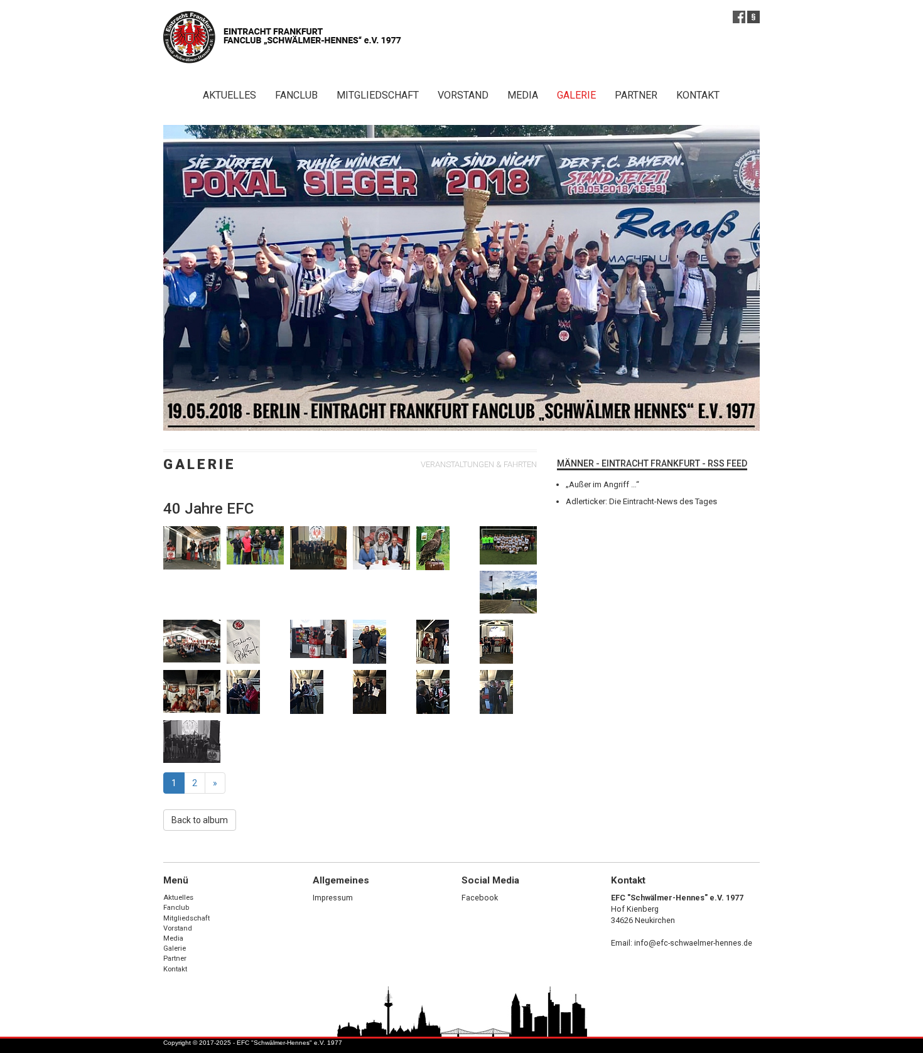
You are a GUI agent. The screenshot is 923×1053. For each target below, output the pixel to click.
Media (522, 95)
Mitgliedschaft (378, 95)
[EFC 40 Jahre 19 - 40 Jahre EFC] (381, 642)
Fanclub (296, 95)
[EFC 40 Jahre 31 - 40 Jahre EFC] (318, 692)
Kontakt (698, 95)
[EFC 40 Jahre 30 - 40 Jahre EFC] (255, 692)
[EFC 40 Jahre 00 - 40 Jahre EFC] (508, 592)
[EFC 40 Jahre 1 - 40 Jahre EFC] (381, 547)
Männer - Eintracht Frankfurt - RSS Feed (652, 463)
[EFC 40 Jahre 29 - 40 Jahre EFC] (508, 642)
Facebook (480, 897)
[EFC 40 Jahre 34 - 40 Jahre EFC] (444, 692)
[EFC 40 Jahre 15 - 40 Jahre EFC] (255, 642)
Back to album (199, 820)
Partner (636, 95)
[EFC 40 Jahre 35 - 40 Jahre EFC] (508, 692)
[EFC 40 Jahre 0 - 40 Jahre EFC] (191, 641)
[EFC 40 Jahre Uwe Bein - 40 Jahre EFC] (255, 545)
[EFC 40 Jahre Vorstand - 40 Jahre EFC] (318, 547)
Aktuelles (229, 95)
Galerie (576, 95)
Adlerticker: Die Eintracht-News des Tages (641, 501)
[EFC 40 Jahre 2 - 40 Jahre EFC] (191, 691)
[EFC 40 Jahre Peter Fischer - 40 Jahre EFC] (191, 547)
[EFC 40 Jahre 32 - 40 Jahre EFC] (444, 548)
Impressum (333, 897)
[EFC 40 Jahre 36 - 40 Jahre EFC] (508, 545)
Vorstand (463, 95)
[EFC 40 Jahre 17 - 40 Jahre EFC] (318, 639)
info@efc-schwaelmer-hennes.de (693, 943)
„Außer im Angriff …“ (602, 484)
